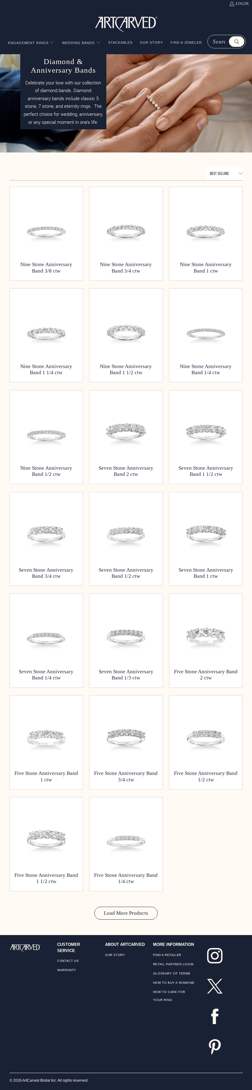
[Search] (236, 41)
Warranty (66, 970)
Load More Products (126, 913)
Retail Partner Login (173, 964)
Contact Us (68, 960)
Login (242, 4)
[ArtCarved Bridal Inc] (126, 23)
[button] (31, 43)
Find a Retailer (167, 955)
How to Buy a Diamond (174, 982)
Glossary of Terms (172, 973)
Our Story (115, 955)
